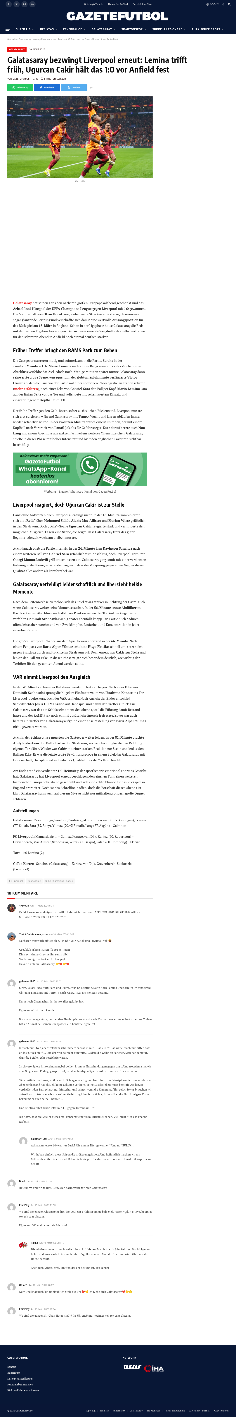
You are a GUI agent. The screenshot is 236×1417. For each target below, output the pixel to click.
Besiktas (47, 29)
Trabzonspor (132, 29)
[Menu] (8, 29)
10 (37, 79)
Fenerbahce (72, 29)
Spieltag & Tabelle (93, 4)
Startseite (12, 39)
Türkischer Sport (206, 29)
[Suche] (228, 4)
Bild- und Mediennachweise (23, 1390)
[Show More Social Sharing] (91, 87)
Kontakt (11, 1366)
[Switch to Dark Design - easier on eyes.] (224, 4)
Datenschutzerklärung (19, 1378)
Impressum (13, 1372)
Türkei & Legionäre (167, 29)
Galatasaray (102, 29)
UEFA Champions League (59, 881)
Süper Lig (23, 29)
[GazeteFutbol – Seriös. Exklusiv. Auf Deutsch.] (118, 16)
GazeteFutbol (221, 1410)
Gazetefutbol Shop (142, 4)
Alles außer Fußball (118, 4)
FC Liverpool (16, 881)
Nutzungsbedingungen (20, 1384)
